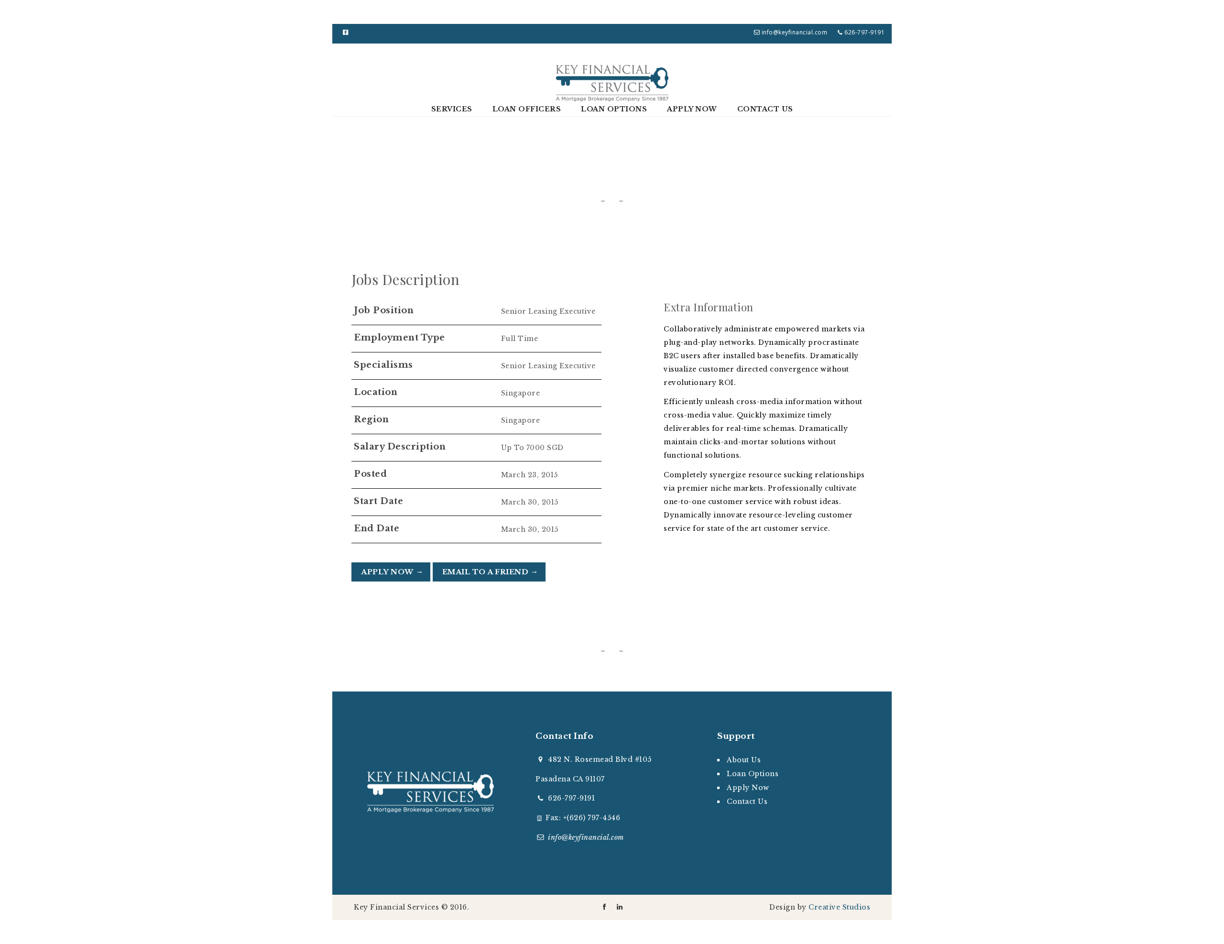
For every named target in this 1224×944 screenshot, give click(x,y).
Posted (370, 474)
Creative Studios (839, 907)
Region (371, 419)
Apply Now (387, 572)
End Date (376, 528)
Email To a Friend (485, 572)
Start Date (378, 501)
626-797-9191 (571, 798)
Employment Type (399, 337)
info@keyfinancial (586, 837)
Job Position (384, 310)
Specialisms (383, 365)
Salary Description (400, 446)
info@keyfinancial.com (795, 32)
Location (375, 392)
